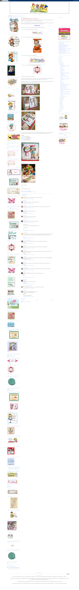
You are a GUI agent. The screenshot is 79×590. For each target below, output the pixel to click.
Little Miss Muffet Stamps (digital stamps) (64, 45)
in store (37, 78)
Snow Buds (39, 82)
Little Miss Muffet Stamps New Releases (65, 93)
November (61, 64)
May (61, 103)
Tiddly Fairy (61, 90)
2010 (60, 109)
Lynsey (24, 209)
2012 (60, 61)
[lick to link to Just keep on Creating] (13, 517)
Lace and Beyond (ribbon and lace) (63, 44)
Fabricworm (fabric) (61, 43)
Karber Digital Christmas (63, 96)
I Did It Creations (23, 136)
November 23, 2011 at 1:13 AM (28, 243)
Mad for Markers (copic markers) (63, 46)
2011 (60, 62)
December (61, 63)
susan (24, 256)
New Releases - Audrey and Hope (64, 76)
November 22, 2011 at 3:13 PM (28, 230)
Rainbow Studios (23, 29)
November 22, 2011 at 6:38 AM (28, 213)
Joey (23, 196)
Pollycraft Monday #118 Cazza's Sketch (65, 89)
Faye (23, 205)
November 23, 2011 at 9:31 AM (28, 259)
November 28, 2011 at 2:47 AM (28, 283)
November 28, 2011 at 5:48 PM (28, 288)
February (61, 107)
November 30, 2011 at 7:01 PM (28, 296)
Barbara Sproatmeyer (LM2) (26, 285)
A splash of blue (62, 69)
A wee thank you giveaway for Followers (65, 78)
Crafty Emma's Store (23, 65)
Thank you (61, 71)
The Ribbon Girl (23, 55)
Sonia (24, 290)
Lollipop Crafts (23, 137)
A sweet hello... (62, 82)
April (61, 104)
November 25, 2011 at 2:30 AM (28, 269)
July (61, 101)
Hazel (24, 245)
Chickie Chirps (39, 7)
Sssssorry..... (61, 77)
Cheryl (24, 219)
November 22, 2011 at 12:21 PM (28, 217)
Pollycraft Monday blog (29, 81)
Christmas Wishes (62, 79)
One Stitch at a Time (23, 138)
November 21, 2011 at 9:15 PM (28, 207)
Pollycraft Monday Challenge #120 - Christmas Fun (29, 18)
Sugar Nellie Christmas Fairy (63, 85)
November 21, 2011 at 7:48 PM (28, 198)
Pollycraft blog (45, 79)
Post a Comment (23, 298)
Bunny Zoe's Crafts (23, 37)
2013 (60, 60)
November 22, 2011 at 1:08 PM (28, 222)
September (61, 98)
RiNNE (24, 200)
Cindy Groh (24, 267)
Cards (8, 16)
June (61, 102)
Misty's (24, 279)
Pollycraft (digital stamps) (62, 47)
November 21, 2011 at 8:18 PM (28, 203)
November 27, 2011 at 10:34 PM (28, 277)
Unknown (24, 232)
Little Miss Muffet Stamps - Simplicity (65, 84)
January (61, 108)
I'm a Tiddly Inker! (62, 70)
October (61, 97)
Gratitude (61, 68)
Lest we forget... (62, 83)
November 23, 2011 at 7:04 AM (28, 254)
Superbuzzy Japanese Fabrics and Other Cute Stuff (65, 48)
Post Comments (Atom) (27, 301)
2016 (60, 57)
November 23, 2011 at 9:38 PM (28, 265)
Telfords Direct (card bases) (62, 49)
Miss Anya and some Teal (63, 88)
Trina (24, 215)
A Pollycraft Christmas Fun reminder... (65, 65)
